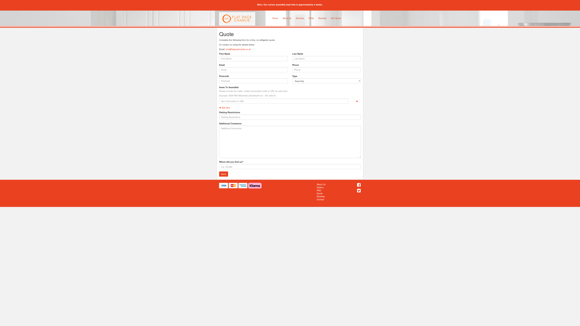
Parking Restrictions (229, 112)
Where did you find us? (231, 161)
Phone (295, 64)
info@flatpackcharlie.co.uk (238, 49)
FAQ (319, 190)
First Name (224, 53)
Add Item (225, 107)
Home (275, 18)
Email (222, 64)
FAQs (311, 18)
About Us (287, 18)
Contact (320, 199)
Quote (320, 193)
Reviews (322, 18)
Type (294, 76)
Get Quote (336, 18)
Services (300, 18)
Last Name (297, 53)
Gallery (320, 187)
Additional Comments (230, 123)
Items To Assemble (229, 87)
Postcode (224, 76)
